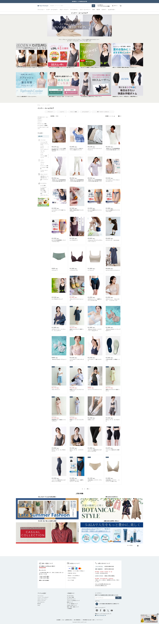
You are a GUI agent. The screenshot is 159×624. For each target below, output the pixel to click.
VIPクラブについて (71, 599)
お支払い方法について (72, 605)
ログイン (116, 5)
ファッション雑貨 (43, 156)
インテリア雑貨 (43, 192)
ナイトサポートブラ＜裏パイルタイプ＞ (59, 210)
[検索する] (93, 5)
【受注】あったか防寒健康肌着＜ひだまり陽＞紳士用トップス (113, 149)
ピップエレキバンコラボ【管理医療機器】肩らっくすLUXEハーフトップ (59, 150)
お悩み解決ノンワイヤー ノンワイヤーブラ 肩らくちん (113, 480)
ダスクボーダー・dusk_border (112, 240)
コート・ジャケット (44, 149)
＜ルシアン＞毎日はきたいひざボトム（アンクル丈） (59, 480)
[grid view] (119, 116)
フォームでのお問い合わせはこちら (103, 584)
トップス (42, 146)
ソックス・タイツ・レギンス (44, 171)
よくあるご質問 (70, 597)
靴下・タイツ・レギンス (103, 111)
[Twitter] (108, 611)
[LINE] (97, 611)
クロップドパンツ (56, 389)
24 (110, 116)
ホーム (39, 105)
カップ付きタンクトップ (58, 299)
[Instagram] (104, 611)
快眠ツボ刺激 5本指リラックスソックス (76, 210)
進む (88, 489)
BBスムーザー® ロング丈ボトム (113, 420)
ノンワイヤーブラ (74, 270)
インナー (42, 152)
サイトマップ (99, 620)
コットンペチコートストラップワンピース (95, 149)
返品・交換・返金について (73, 607)
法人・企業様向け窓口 (67, 620)
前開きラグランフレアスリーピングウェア (77, 390)
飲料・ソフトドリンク (44, 180)
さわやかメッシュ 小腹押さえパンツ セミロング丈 (95, 299)
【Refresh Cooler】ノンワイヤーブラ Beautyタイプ (94, 330)
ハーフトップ (91, 270)
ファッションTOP (43, 142)
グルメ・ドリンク (64, 9)
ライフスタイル (73, 9)
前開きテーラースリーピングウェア (77, 420)
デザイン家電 (42, 190)
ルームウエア (85, 111)
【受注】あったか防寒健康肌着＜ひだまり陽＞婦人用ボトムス (59, 180)
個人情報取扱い (77, 620)
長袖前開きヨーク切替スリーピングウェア (59, 420)
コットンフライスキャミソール (95, 389)
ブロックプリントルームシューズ (77, 299)
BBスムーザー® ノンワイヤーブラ (77, 450)
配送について (70, 602)
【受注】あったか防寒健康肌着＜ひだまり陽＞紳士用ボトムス (77, 180)
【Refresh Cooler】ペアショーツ (59, 359)
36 (112, 116)
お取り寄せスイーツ (44, 176)
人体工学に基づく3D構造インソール (113, 360)
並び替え (53, 116)
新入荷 (98, 9)
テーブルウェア (43, 187)
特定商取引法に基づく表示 (89, 620)
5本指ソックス (91, 419)
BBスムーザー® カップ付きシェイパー (59, 450)
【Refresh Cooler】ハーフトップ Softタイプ (113, 330)
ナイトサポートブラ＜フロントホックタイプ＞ (113, 180)
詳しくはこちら (42, 570)
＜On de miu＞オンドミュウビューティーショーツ (95, 241)
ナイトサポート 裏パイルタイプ (95, 360)
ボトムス (42, 147)
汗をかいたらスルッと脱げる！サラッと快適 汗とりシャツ (77, 149)
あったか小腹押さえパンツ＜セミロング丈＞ (113, 210)
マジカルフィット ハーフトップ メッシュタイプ (59, 330)
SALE (93, 9)
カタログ (104, 9)
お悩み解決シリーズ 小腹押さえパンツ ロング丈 (77, 480)
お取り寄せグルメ (43, 177)
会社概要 (58, 620)
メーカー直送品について (72, 603)
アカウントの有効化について (73, 600)
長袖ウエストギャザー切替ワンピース (77, 330)
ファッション (41, 9)
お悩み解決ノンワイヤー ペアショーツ (95, 480)
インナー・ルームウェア (43, 597)
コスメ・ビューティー (85, 9)
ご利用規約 (69, 608)
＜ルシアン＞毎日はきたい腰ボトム (113, 450)
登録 (118, 597)
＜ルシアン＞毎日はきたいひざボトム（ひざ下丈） (95, 450)
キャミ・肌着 (73, 111)
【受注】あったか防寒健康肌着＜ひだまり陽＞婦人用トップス (95, 180)
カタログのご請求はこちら (101, 585)
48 (114, 116)
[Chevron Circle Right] (138, 546)
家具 (41, 193)
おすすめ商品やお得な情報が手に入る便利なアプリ (109, 603)
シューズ (42, 157)
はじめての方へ (111, 9)
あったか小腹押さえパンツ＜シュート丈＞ (95, 210)
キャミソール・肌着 (42, 123)
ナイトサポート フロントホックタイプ (77, 360)
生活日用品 (42, 188)
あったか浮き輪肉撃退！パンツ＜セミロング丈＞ (59, 241)
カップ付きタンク (74, 240)
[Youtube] (112, 611)
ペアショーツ (55, 270)
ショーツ (62, 111)
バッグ (41, 154)
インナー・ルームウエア (51, 9)
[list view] (120, 116)
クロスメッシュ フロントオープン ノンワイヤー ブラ (113, 299)
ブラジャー (50, 111)
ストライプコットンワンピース (113, 270)
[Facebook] (100, 611)
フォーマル (42, 151)
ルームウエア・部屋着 (42, 125)
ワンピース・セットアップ (44, 144)
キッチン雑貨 (43, 185)
